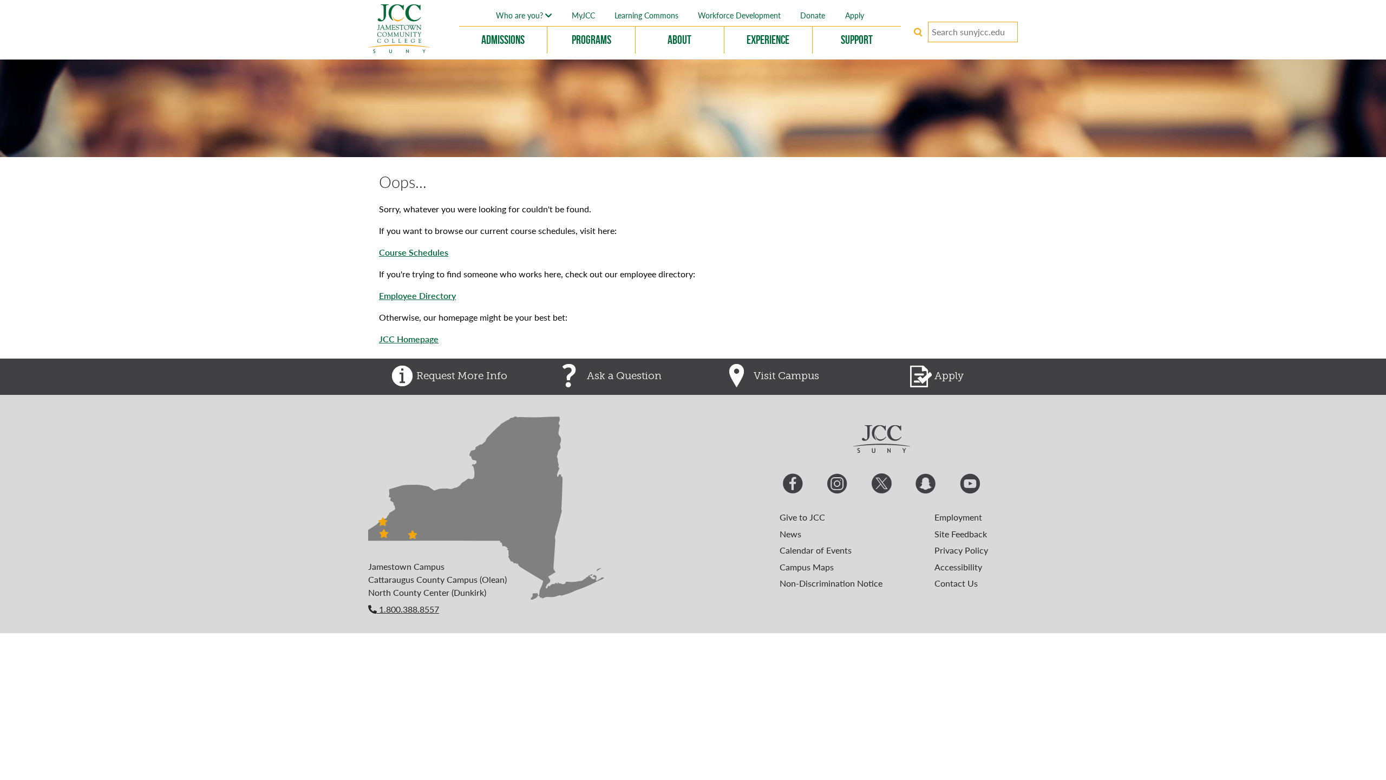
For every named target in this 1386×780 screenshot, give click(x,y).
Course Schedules (413, 252)
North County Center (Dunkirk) (427, 592)
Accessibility (958, 567)
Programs (591, 39)
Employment (958, 517)
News (790, 534)
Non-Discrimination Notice (831, 583)
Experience (768, 39)
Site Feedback (960, 534)
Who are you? (520, 15)
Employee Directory (417, 295)
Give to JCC (802, 517)
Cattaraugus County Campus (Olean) (437, 579)
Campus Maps (807, 567)
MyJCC (583, 15)
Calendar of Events (816, 550)
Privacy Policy (961, 550)
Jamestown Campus (406, 566)
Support (857, 39)
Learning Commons (646, 15)
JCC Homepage (409, 339)
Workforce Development (739, 15)
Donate (812, 15)
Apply (854, 15)
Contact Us (956, 583)
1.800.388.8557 (408, 609)
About (679, 39)
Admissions (503, 39)
